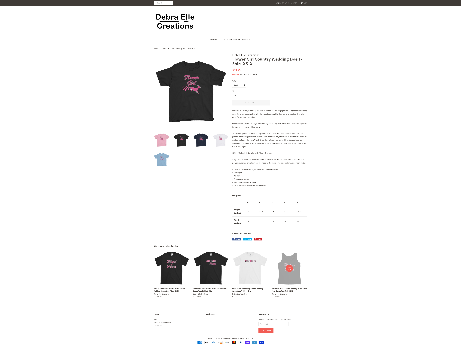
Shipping (235, 75)
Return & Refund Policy (162, 322)
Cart (305, 3)
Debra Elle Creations (229, 338)
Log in (278, 3)
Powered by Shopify (245, 338)
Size (234, 91)
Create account (291, 3)
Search (156, 319)
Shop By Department (235, 39)
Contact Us (158, 326)
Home (213, 39)
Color (234, 81)
